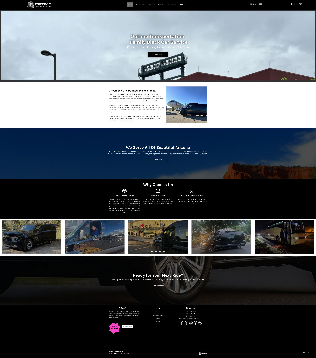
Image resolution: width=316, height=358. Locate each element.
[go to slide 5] (156, 251)
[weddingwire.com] (127, 326)
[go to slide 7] (159, 251)
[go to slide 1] (151, 251)
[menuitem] (130, 4)
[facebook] (181, 323)
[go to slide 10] (163, 251)
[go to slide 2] (152, 251)
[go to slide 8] (160, 251)
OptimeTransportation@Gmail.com (190, 318)
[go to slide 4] (155, 251)
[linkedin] (195, 323)
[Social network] (200, 323)
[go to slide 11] (164, 251)
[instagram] (191, 323)
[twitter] (186, 323)
